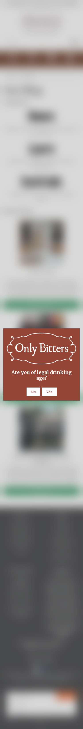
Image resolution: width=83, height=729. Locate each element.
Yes (49, 391)
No (33, 391)
